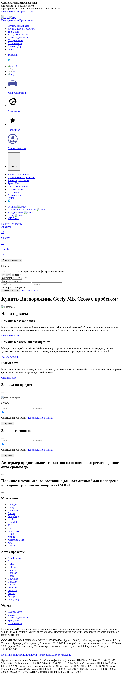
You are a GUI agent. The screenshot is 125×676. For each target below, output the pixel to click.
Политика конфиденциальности (19, 654)
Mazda (11, 536)
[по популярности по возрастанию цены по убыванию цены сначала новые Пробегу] (13, 287)
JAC (10, 525)
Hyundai (12, 522)
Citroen (11, 513)
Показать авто (10, 290)
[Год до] (17, 280)
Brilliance (13, 567)
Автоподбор (14, 46)
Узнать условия (9, 356)
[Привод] (16, 274)
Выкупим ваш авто (18, 34)
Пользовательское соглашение (54, 654)
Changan (12, 504)
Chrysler (12, 581)
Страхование (15, 43)
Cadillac (12, 570)
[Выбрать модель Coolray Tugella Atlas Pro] (31, 271)
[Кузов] (6, 274)
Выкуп (11, 614)
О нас (11, 49)
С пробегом (15, 224)
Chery (11, 507)
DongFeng (13, 516)
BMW (11, 564)
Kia (10, 528)
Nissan (11, 545)
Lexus (11, 533)
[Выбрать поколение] (52, 271)
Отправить (8, 423)
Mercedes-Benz (16, 539)
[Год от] (6, 280)
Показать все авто (12, 260)
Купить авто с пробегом (21, 28)
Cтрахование (15, 623)
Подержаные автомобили (22, 209)
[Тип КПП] (22, 277)
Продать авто (26, 11)
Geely (11, 215)
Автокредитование (18, 37)
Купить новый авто (18, 25)
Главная (12, 206)
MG (10, 542)
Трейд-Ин (13, 31)
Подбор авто (15, 611)
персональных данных (40, 417)
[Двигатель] (8, 277)
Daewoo (12, 587)
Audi (10, 561)
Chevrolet (13, 510)
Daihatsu (12, 590)
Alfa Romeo (14, 558)
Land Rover (14, 531)
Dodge (11, 596)
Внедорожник (16, 212)
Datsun (11, 593)
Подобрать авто (10, 11)
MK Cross (13, 218)
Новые (5, 224)
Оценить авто (9, 377)
